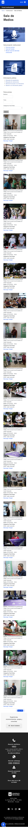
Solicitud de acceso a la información (15, 83)
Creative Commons (19, 818)
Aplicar (6, 111)
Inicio (3, 10)
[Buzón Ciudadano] (14, 726)
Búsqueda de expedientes (12, 80)
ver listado (14, 782)
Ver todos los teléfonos (14, 753)
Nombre (5, 94)
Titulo (4, 100)
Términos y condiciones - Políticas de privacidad (14, 823)
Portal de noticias (10, 47)
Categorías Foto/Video (9, 105)
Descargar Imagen (8, 141)
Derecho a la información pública (14, 85)
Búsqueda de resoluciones (12, 82)
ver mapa (14, 772)
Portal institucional (8, 7)
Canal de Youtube (10, 49)
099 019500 (14, 763)
